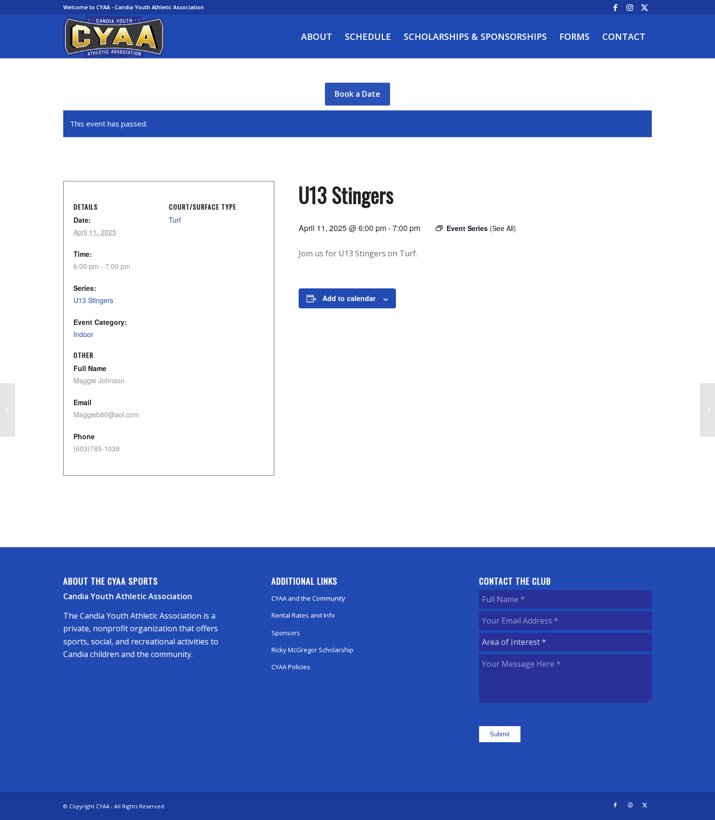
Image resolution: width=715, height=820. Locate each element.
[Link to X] (644, 7)
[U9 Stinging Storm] (7, 410)
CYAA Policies (290, 666)
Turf (175, 220)
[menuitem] (317, 36)
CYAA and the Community (308, 598)
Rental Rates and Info (303, 615)
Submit (500, 734)
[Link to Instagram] (630, 7)
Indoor (83, 334)
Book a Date (357, 94)
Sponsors (285, 632)
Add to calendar (348, 298)
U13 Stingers (93, 300)
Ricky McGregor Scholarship (312, 649)
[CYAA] (114, 36)
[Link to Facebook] (615, 7)
